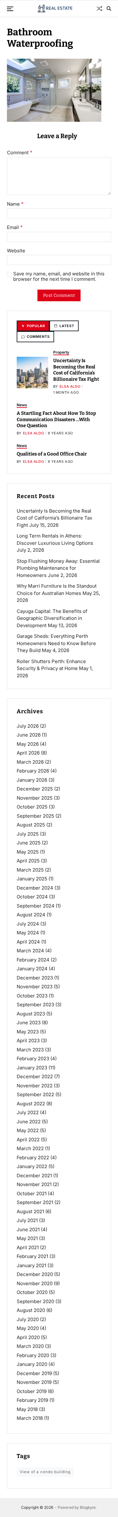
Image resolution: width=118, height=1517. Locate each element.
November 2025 (35, 798)
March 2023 (30, 1050)
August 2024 (31, 915)
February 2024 (33, 960)
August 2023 (31, 1014)
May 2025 (28, 852)
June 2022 (29, 1122)
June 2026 (29, 735)
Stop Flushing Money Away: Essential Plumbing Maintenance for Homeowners (58, 568)
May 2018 (27, 1409)
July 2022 (28, 1112)
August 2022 (31, 1104)
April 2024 (28, 942)
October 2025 (32, 807)
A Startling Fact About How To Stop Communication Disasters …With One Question (56, 419)
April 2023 (28, 1041)
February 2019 (32, 1400)
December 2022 (35, 1076)
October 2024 (32, 897)
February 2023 (33, 1058)
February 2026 (33, 771)
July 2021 (27, 1220)
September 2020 (35, 1301)
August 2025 (31, 825)
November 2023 (35, 987)
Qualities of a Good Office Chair (52, 454)
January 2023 (32, 1068)
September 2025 (35, 816)
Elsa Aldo (69, 386)
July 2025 (28, 834)
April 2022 (28, 1140)
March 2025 (30, 870)
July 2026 (28, 726)
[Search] (109, 8)
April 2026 (28, 753)
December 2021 (34, 1176)
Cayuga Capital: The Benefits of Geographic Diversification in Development (52, 618)
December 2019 (34, 1373)
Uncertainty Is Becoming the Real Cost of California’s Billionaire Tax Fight (76, 370)
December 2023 (35, 978)
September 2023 (35, 1005)
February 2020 (33, 1355)
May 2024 (28, 933)
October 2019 (32, 1391)
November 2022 (35, 1086)
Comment (19, 153)
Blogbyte (88, 1507)
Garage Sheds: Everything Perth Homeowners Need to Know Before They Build (56, 643)
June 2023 (29, 1023)
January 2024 (32, 969)
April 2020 (28, 1337)
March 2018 (30, 1418)
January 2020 (32, 1364)
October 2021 (32, 1194)
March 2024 (30, 951)
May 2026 (28, 744)
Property (61, 352)
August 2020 (31, 1310)
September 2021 (35, 1202)
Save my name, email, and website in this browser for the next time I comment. (58, 276)
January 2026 (32, 780)
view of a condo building (45, 1471)
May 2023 (28, 1032)
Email (15, 227)
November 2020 (35, 1283)
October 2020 (32, 1292)
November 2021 (34, 1184)
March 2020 (30, 1346)
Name (15, 204)
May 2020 (28, 1328)
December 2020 (35, 1274)
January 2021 (31, 1265)
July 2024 (28, 924)
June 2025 (29, 843)
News (22, 405)
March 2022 (30, 1148)
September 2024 (35, 906)
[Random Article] (99, 8)
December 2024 (35, 888)
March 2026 (30, 762)
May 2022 (28, 1130)
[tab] (33, 326)
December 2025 (35, 789)
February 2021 (32, 1256)
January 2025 (32, 879)
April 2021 (28, 1247)
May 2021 (27, 1238)
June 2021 (28, 1229)
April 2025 (28, 861)
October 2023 (32, 996)
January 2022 (32, 1166)
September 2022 (35, 1094)
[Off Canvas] (10, 9)
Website (16, 251)
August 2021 (30, 1211)
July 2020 (28, 1319)
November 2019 (34, 1382)
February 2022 (33, 1158)
